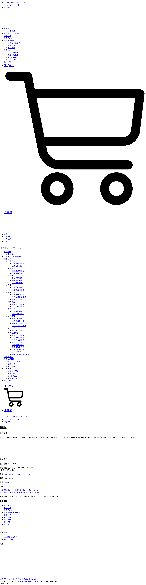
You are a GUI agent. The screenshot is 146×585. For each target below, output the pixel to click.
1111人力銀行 (9, 539)
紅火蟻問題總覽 (18, 295)
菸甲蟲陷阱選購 (18, 347)
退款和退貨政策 (15, 579)
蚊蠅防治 (11, 302)
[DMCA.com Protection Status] (15, 455)
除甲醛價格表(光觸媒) (12, 513)
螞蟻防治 (11, 292)
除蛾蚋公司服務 (18, 340)
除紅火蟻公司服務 (19, 297)
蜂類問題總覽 (17, 319)
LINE (6, 241)
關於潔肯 (7, 29)
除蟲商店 (7, 50)
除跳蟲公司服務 (18, 335)
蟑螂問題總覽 (17, 266)
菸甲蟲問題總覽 (18, 350)
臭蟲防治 (11, 309)
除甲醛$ (7, 237)
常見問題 (11, 48)
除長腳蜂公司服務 (19, 326)
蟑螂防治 (11, 261)
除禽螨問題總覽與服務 (21, 354)
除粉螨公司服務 (18, 342)
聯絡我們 (7, 520)
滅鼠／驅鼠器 (13, 55)
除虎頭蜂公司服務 (19, 321)
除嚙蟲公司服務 (18, 338)
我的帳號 (7, 381)
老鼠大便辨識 (17, 283)
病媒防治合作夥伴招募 (13, 33)
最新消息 (11, 31)
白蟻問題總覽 (17, 273)
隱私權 (6, 524)
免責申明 (3, 579)
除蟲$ (6, 234)
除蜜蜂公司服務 (18, 323)
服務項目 (7, 508)
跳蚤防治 (11, 285)
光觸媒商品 (12, 60)
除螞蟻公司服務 (18, 299)
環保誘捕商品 (13, 52)
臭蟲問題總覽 (17, 311)
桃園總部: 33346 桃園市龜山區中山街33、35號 (19, 490)
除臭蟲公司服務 (18, 314)
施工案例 (11, 45)
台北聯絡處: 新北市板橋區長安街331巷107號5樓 (19, 492)
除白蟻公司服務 (18, 271)
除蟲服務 (7, 36)
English (7, 7)
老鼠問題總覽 (17, 278)
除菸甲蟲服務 (17, 352)
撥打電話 (7, 239)
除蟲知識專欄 (9, 41)
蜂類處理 (11, 316)
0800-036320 (23, 3)
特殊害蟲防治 (13, 333)
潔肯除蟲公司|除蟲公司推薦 (27, 581)
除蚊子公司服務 (18, 307)
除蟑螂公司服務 (18, 264)
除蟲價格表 (8, 38)
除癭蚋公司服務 (18, 345)
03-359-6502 (9, 3)
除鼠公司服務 (17, 280)
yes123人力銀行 (10, 537)
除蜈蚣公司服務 (18, 330)
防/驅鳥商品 (13, 57)
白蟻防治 (11, 268)
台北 (17, 496)
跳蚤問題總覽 (17, 288)
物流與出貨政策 (29, 579)
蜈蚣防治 (11, 328)
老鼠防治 (11, 276)
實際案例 (7, 515)
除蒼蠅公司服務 (18, 304)
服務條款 (7, 522)
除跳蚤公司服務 (18, 290)
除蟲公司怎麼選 (14, 43)
